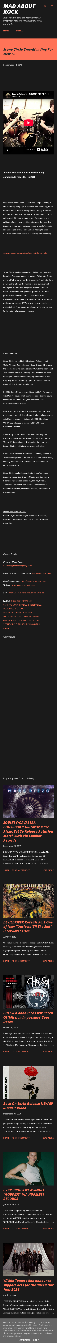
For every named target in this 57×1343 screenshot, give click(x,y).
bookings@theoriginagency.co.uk (17, 566)
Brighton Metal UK (21, 601)
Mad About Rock (19, 8)
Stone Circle (10, 624)
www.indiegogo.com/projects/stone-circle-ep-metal (25, 253)
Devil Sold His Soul (13, 608)
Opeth (35, 616)
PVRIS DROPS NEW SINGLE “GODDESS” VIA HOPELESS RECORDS (24, 1194)
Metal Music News (13, 616)
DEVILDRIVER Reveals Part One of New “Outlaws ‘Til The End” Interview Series (28, 926)
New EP (27, 616)
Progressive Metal (29, 620)
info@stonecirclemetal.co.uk (34, 581)
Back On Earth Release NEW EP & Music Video (28, 1105)
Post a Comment (21, 870)
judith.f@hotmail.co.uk (41, 573)
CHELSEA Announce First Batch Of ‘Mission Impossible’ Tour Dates (28, 1017)
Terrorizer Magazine (29, 624)
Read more (48, 870)
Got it (36, 1340)
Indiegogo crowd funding (17, 612)
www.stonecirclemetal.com (23, 585)
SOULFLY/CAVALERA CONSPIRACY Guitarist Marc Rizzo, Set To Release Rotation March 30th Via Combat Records (28, 831)
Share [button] (6, 628)
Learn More (24, 1340)
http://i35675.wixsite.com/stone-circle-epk (27, 593)
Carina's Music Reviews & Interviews (22, 605)
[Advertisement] (28, 739)
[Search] (45, 5)
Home (6, 30)
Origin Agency (10, 620)
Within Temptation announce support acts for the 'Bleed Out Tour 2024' (28, 1285)
